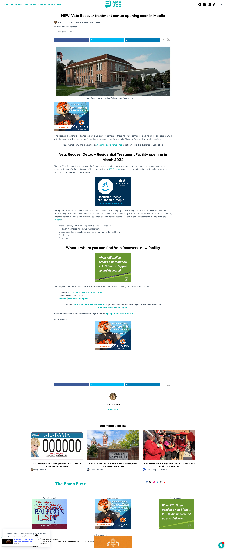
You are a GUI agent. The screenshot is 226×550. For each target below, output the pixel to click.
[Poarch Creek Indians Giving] (113, 542)
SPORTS (33, 4)
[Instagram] (204, 4)
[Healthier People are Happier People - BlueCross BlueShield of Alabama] (113, 191)
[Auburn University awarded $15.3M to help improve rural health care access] (113, 445)
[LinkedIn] (209, 4)
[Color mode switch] (221, 4)
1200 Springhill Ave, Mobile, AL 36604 (85, 292)
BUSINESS (18, 4)
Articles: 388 (113, 409)
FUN (26, 4)
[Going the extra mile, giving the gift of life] (113, 267)
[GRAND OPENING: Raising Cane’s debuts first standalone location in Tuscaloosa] (169, 445)
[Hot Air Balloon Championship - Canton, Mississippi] (49, 514)
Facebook (72, 298)
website (57, 220)
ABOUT (59, 4)
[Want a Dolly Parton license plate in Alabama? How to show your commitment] (57, 445)
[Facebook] (199, 4)
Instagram (83, 298)
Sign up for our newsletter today (120, 313)
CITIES (50, 4)
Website (63, 298)
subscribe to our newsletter (109, 145)
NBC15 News (114, 169)
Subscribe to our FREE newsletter (89, 304)
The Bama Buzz (70, 483)
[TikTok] (213, 4)
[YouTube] (164, 482)
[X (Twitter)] (150, 482)
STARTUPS (42, 4)
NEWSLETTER (8, 4)
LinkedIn (112, 307)
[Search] (217, 4)
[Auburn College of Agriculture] (71, 116)
